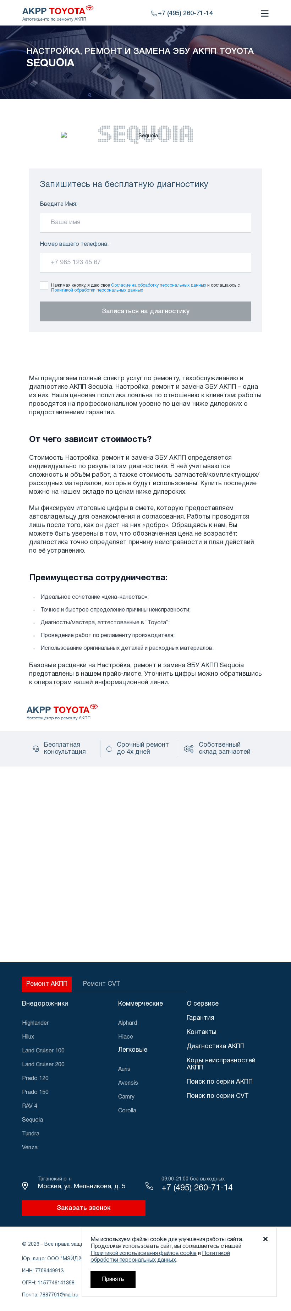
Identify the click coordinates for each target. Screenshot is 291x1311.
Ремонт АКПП (46, 984)
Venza (30, 1147)
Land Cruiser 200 (43, 1064)
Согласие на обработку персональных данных (158, 285)
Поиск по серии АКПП (220, 1082)
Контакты (201, 1032)
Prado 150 (35, 1092)
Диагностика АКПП (216, 1047)
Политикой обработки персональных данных (97, 290)
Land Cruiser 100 (43, 1051)
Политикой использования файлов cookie (143, 1253)
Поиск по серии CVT (218, 1096)
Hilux (28, 1037)
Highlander (35, 1023)
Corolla (127, 1110)
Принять (113, 1279)
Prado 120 (35, 1078)
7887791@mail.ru (59, 1295)
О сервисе (203, 1004)
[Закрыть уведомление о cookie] (265, 1239)
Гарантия (200, 1018)
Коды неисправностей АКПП (221, 1064)
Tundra (30, 1134)
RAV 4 (29, 1106)
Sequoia (32, 1120)
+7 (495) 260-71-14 (197, 1188)
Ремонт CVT (101, 984)
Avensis (128, 1083)
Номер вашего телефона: (74, 244)
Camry (126, 1097)
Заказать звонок (84, 1208)
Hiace (125, 1037)
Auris (124, 1069)
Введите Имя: (58, 204)
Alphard (127, 1023)
